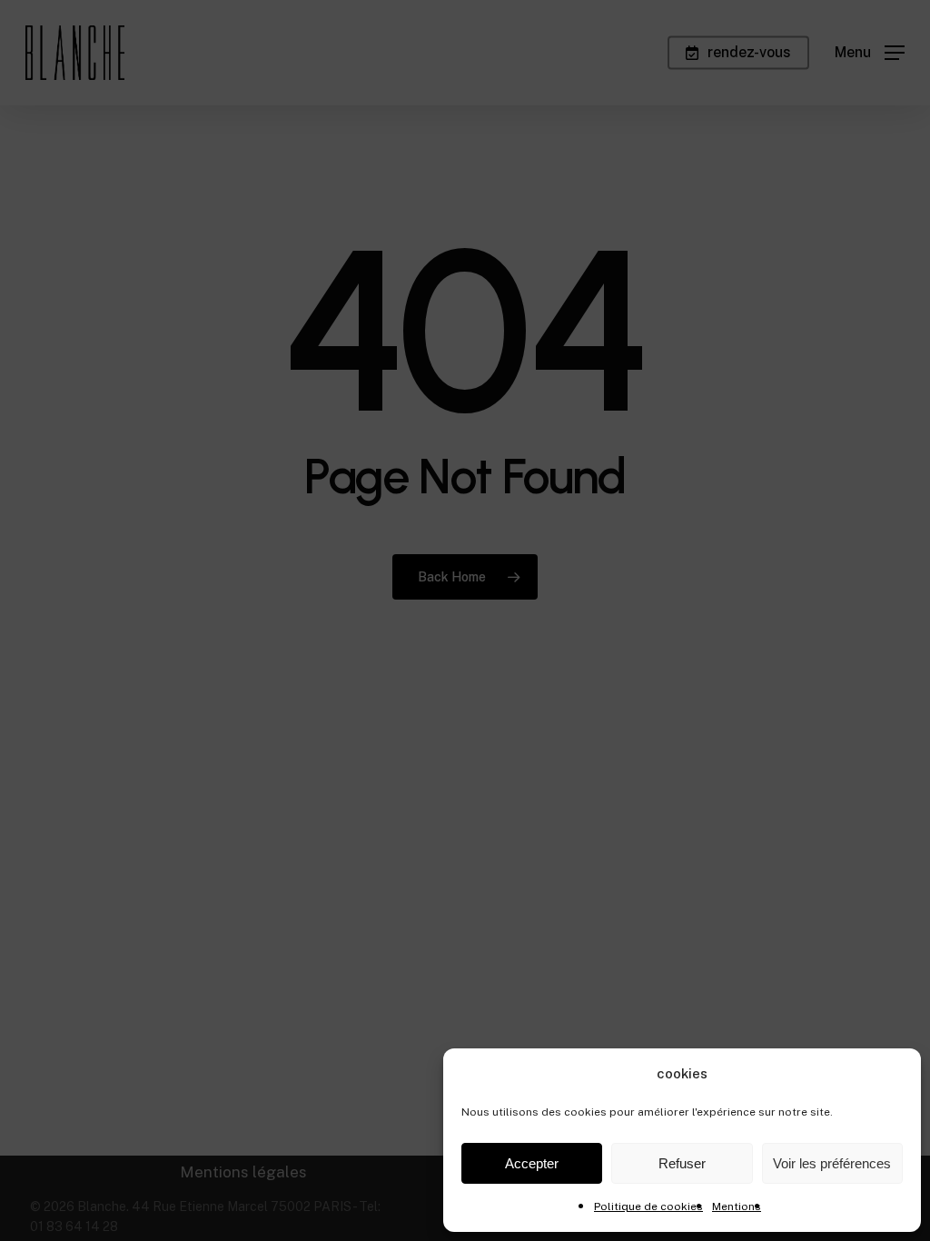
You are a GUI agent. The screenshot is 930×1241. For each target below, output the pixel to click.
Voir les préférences (832, 1163)
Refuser (682, 1163)
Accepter (532, 1163)
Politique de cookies (648, 1206)
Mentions (736, 1206)
